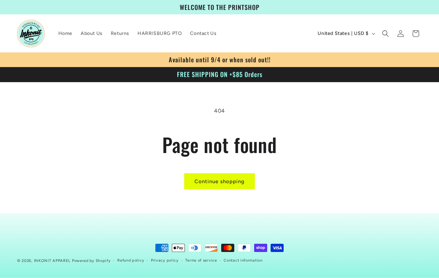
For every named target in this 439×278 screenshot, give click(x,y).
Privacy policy (165, 260)
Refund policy (130, 260)
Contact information (243, 260)
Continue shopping (219, 181)
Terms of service (201, 260)
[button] (385, 33)
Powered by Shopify (91, 260)
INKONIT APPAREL (52, 260)
